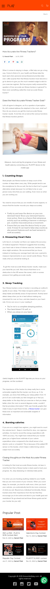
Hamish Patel (9, 56)
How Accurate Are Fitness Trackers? (19, 52)
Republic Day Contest (11, 558)
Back (45, 14)
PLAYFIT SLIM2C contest (36, 558)
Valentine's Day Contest (36, 533)
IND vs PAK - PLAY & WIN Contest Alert (11, 534)
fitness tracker (34, 409)
